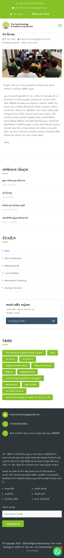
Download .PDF (17, 321)
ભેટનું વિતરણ (27, 359)
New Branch (11, 384)
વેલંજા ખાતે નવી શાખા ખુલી (13, 205)
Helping (9, 371)
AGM (7, 250)
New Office (30, 384)
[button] (57, 551)
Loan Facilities (12, 273)
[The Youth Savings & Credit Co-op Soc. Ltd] (18, 25)
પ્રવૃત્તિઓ (8, 493)
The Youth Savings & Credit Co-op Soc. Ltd (27, 397)
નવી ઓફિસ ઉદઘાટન (14, 390)
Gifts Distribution (13, 258)
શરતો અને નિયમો (41, 499)
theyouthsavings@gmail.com (35, 39)
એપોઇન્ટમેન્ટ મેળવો (40, 14)
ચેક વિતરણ (8, 34)
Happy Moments (42, 365)
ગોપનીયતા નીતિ (11, 499)
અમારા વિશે (9, 488)
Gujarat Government (16, 365)
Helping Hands (12, 42)
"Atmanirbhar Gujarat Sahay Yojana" (24, 352)
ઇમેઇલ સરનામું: (8, 507)
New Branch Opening (15, 280)
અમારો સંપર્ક (39, 493)
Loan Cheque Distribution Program (23, 378)
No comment (31, 42)
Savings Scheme (13, 287)
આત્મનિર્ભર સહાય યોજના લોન (15, 217)
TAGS (7, 340)
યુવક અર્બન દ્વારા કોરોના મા (13, 180)
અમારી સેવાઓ (40, 488)
